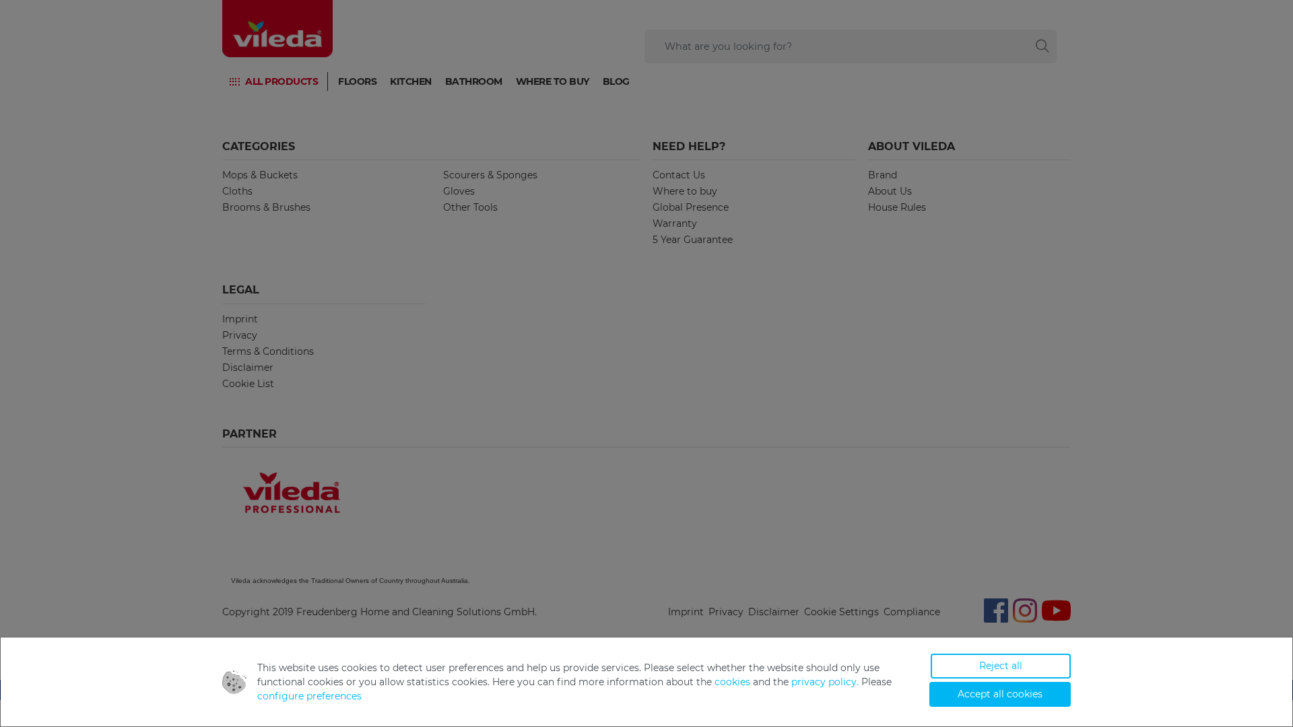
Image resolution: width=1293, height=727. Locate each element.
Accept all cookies (1000, 694)
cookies (732, 682)
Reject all (1000, 666)
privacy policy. (825, 682)
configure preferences (309, 696)
